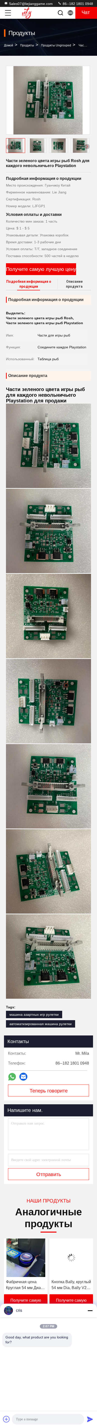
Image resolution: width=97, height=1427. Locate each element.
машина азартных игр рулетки (34, 1014)
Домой (8, 45)
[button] (87, 146)
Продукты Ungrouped (56, 45)
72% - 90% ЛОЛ (65, 1282)
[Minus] (90, 1311)
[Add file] (6, 1419)
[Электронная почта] (23, 1076)
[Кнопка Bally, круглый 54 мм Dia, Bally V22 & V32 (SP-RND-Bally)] (26, 1258)
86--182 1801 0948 (77, 4)
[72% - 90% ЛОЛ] (71, 1258)
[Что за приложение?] (12, 1077)
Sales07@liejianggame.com (31, 4)
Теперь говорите (49, 1090)
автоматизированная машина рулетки (40, 1024)
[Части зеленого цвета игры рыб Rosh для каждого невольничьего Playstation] (48, 100)
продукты (27, 45)
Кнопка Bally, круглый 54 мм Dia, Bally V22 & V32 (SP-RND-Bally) (26, 1285)
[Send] (90, 1419)
